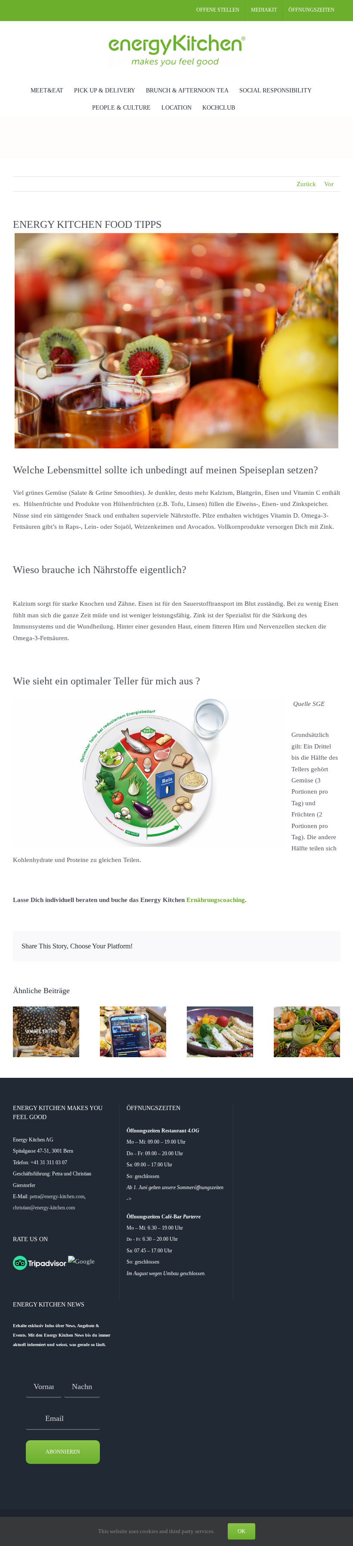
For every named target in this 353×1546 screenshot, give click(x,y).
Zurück (306, 184)
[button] (248, 107)
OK (241, 1531)
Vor (329, 184)
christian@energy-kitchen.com (44, 1208)
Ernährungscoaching (215, 899)
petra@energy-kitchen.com (57, 1196)
